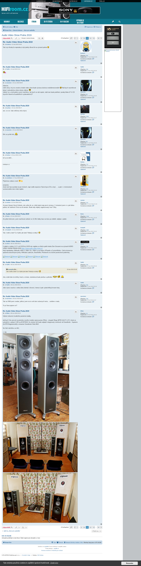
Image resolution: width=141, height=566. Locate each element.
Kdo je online (6, 536)
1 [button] (77, 38)
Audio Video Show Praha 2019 (17, 35)
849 (87, 189)
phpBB (46, 546)
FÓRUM (34, 21)
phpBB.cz (56, 548)
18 (86, 313)
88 (86, 94)
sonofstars (83, 186)
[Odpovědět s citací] (75, 42)
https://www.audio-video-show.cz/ (32, 248)
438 (87, 298)
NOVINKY (7, 21)
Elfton (82, 311)
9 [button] (81, 38)
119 (87, 246)
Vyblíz (82, 66)
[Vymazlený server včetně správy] (113, 50)
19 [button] (98, 38)
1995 (87, 230)
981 (87, 55)
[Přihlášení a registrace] (113, 21)
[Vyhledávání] (119, 21)
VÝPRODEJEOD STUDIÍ (80, 21)
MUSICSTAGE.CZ (57, 1)
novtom (82, 200)
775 (87, 164)
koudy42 (83, 227)
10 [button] (84, 38)
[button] (71, 38)
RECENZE (21, 21)
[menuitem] (15, 27)
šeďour (82, 162)
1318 (87, 216)
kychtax (83, 114)
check (82, 244)
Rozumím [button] (129, 563)
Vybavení (83, 60)
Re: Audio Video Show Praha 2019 (17, 42)
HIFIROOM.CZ (88, 1)
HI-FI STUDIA (48, 21)
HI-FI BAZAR (64, 21)
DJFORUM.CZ (73, 1)
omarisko (83, 92)
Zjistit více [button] (54, 563)
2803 (87, 116)
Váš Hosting (40, 555)
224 (87, 202)
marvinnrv (83, 296)
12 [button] (90, 38)
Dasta (82, 214)
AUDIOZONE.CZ (41, 1)
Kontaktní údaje (26, 555)
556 (87, 69)
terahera (83, 53)
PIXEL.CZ (102, 1)
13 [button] (93, 38)
